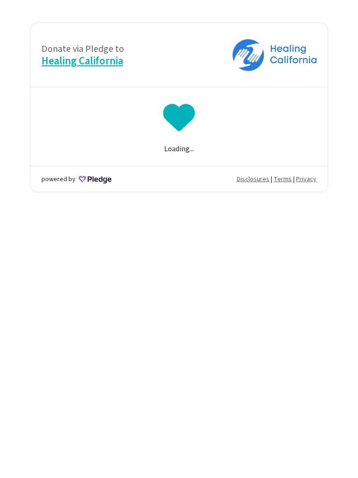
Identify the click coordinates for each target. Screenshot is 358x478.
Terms (283, 179)
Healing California (82, 61)
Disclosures (253, 179)
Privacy (306, 179)
